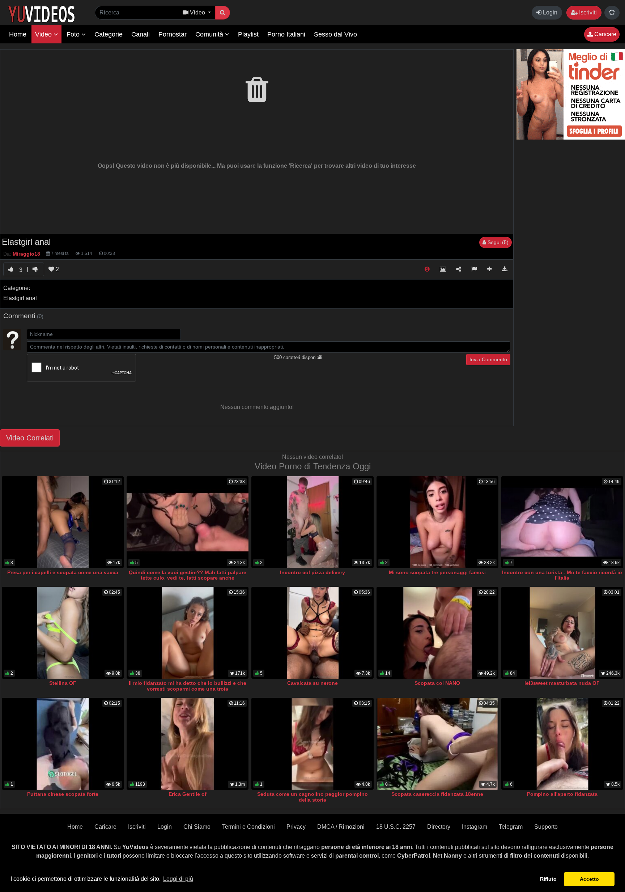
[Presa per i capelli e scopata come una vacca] (63, 522)
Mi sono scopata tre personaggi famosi (437, 572)
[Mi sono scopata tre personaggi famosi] (437, 522)
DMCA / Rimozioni (341, 827)
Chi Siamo (197, 827)
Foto (74, 34)
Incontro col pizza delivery (312, 572)
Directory (438, 827)
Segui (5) (497, 242)
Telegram (511, 827)
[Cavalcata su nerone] (312, 633)
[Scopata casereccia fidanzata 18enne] (437, 744)
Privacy (296, 827)
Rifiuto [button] (548, 879)
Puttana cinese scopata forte (62, 794)
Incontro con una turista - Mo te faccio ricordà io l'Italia (562, 575)
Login (549, 12)
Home (17, 34)
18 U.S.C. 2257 (396, 827)
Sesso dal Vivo (335, 34)
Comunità (210, 34)
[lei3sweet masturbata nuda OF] (562, 633)
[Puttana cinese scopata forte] (63, 744)
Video (44, 34)
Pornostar (172, 34)
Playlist (248, 34)
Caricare (604, 34)
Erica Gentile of (188, 794)
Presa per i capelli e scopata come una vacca (62, 572)
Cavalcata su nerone (312, 683)
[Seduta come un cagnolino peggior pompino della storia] (312, 744)
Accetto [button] (589, 879)
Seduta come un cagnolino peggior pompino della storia (312, 797)
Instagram (474, 827)
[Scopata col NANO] (437, 633)
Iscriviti (587, 12)
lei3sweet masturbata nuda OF (562, 683)
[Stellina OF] (63, 633)
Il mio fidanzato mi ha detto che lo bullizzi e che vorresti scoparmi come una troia (187, 686)
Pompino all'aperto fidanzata (562, 794)
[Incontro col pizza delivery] (312, 522)
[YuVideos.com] (41, 13)
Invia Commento (488, 359)
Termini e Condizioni (248, 827)
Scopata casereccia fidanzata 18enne (437, 794)
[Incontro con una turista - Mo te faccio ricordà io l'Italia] (562, 522)
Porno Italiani (286, 34)
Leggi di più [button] (178, 879)
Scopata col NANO (437, 683)
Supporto (546, 827)
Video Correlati (30, 438)
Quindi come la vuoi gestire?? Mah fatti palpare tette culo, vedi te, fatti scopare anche (187, 575)
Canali (140, 34)
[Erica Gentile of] (187, 744)
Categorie (108, 34)
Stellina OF (62, 683)
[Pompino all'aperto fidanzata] (562, 744)
